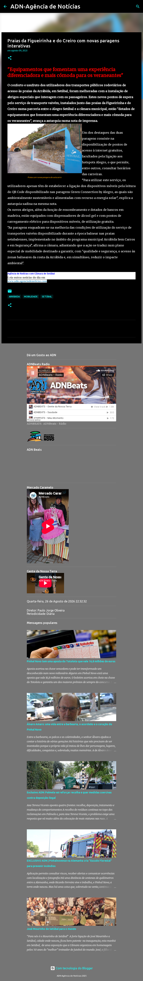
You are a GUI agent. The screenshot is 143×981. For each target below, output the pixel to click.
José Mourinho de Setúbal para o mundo (51, 928)
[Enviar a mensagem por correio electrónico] (9, 292)
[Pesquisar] (85, 6)
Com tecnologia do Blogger (74, 968)
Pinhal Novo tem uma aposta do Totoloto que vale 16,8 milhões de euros (71, 661)
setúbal (47, 296)
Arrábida (14, 296)
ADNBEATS (34, 423)
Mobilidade (31, 296)
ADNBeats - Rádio (54, 423)
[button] (9, 58)
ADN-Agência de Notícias (45, 6)
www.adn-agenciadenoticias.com (27, 281)
